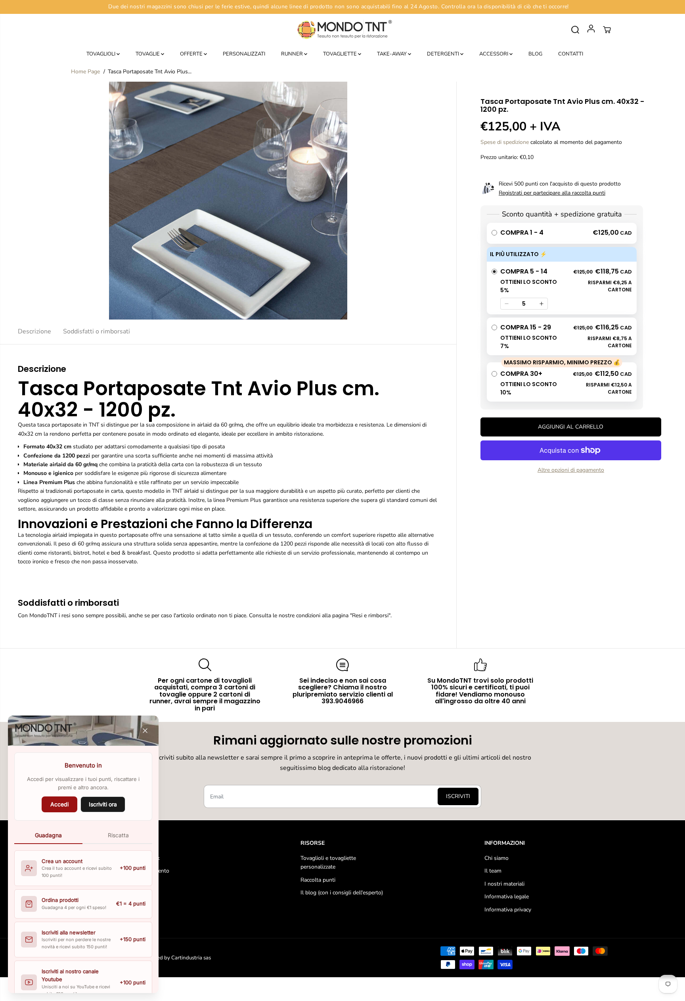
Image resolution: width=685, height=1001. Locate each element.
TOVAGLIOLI (101, 53)
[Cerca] (575, 30)
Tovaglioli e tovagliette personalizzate (328, 862)
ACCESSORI (494, 53)
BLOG (535, 53)
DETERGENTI (443, 53)
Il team (492, 871)
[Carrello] (607, 30)
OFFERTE (192, 53)
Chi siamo (496, 858)
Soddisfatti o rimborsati (96, 331)
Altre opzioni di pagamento (571, 470)
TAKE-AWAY (392, 53)
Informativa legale (506, 896)
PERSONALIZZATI (244, 53)
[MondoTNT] (342, 30)
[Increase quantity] (541, 303)
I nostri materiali (504, 884)
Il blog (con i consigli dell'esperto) (341, 892)
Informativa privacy (507, 909)
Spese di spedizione (504, 141)
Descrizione (34, 331)
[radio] (562, 233)
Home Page (85, 71)
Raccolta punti (317, 880)
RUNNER (292, 53)
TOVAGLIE (148, 53)
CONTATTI (570, 53)
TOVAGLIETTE (340, 53)
